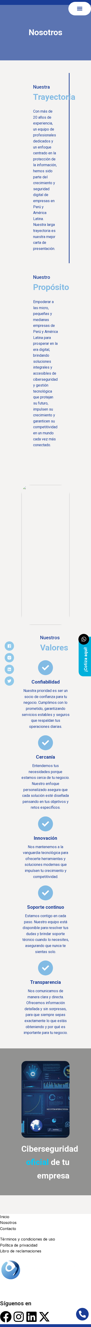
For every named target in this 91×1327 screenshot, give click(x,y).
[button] (79, 8)
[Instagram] (18, 1317)
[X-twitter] (44, 1317)
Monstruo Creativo (55, 1325)
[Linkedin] (31, 1317)
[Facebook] (6, 1317)
